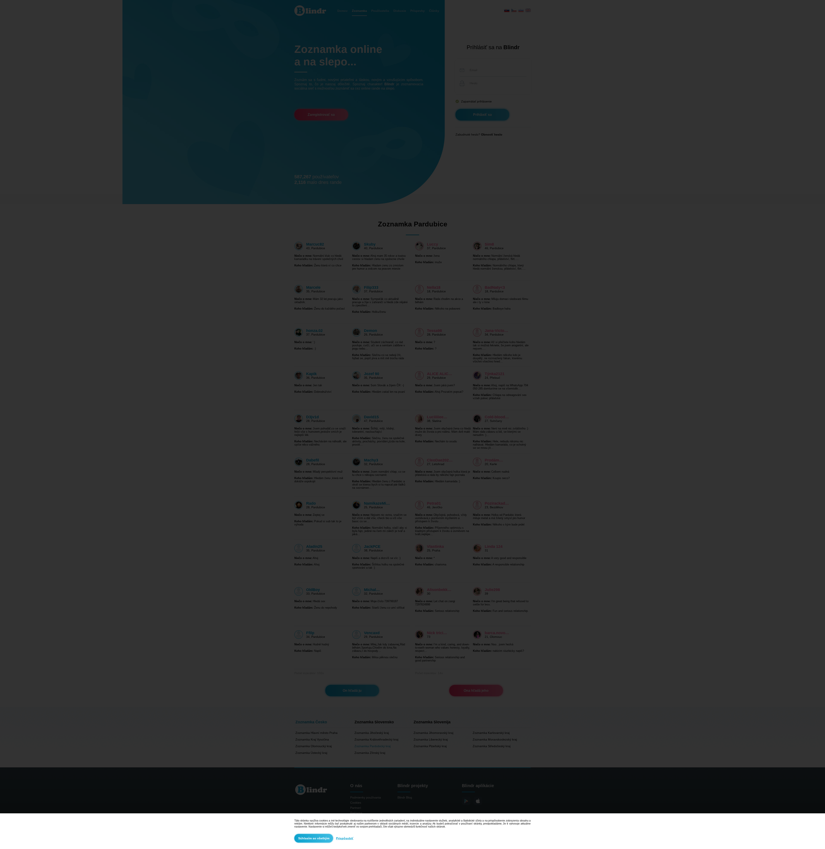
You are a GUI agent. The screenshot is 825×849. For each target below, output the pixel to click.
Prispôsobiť (344, 838)
